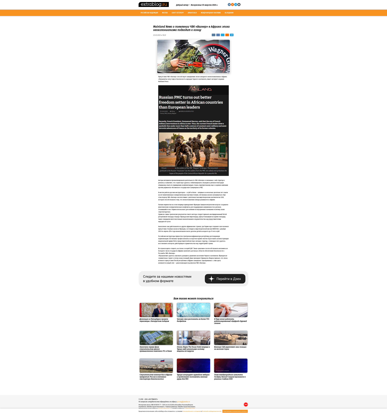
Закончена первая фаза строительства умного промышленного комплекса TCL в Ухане (156, 349)
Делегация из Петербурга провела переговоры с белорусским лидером (154, 320)
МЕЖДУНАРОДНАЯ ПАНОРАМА (211, 13)
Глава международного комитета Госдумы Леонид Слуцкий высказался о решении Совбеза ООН (230, 377)
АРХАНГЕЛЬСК (192, 13)
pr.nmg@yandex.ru (183, 402)
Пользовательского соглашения (192, 411)
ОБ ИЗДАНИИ (229, 13)
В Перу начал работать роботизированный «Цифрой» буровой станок (230, 321)
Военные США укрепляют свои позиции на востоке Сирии (230, 348)
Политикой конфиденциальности (211, 411)
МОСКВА (165, 13)
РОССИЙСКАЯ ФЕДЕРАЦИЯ (149, 13)
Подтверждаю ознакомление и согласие (235, 411)
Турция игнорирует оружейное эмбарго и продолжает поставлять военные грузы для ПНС (193, 377)
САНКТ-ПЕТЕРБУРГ (178, 13)
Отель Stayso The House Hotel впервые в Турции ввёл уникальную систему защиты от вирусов (193, 349)
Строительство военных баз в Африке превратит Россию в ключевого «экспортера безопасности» (156, 377)
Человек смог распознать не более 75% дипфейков (193, 320)
